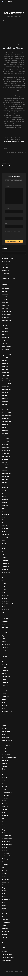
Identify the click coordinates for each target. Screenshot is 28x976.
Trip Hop (4, 911)
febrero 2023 (5, 410)
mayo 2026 (5, 297)
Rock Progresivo (6, 853)
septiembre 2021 (6, 456)
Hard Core (5, 682)
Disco (3, 612)
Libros (4, 714)
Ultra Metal (5, 919)
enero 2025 (5, 343)
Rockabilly (5, 859)
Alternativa (5, 505)
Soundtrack (5, 879)
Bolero (4, 543)
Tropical (4, 914)
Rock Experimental (7, 844)
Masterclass (5, 728)
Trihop (4, 908)
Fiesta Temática (6, 644)
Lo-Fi (3, 722)
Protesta (4, 809)
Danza (4, 592)
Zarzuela (4, 943)
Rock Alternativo (6, 835)
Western (4, 940)
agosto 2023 (5, 392)
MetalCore (5, 748)
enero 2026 (5, 308)
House (4, 699)
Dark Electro (5, 595)
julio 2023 (4, 395)
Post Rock (5, 801)
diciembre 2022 (6, 413)
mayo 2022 (5, 433)
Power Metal (5, 804)
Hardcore (4, 688)
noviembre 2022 (6, 415)
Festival (4, 641)
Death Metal (5, 601)
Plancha (4, 775)
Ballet (3, 517)
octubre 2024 (5, 352)
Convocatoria (6, 572)
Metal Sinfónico (6, 746)
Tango (4, 888)
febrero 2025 (5, 340)
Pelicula (4, 772)
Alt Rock (4, 502)
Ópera (3, 769)
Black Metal (5, 534)
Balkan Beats (5, 514)
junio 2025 (5, 329)
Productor (5, 806)
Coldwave (4, 557)
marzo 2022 (5, 439)
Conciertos (5, 569)
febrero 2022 (5, 441)
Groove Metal (6, 676)
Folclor (5, 148)
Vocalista (4, 934)
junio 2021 (5, 465)
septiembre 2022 (6, 421)
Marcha (4, 725)
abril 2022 (5, 436)
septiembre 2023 (6, 389)
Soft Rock (5, 870)
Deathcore (5, 607)
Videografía (5, 931)
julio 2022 (4, 427)
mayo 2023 (5, 401)
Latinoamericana (7, 711)
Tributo (4, 905)
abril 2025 (5, 334)
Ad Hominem (5, 270)
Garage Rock (5, 664)
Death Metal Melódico (8, 604)
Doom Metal (5, 618)
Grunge (4, 679)
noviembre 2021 (6, 450)
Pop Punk (4, 786)
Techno (4, 893)
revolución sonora (9, 153)
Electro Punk (5, 627)
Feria (3, 638)
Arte (4, 152)
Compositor (5, 563)
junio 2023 (5, 398)
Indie (3, 702)
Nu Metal (4, 766)
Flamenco (5, 647)
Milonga (4, 751)
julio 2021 (4, 462)
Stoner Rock (5, 882)
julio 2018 (4, 482)
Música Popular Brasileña (9, 757)
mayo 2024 (5, 366)
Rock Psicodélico (7, 856)
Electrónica (5, 630)
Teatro (4, 890)
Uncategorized (6, 922)
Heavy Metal (5, 691)
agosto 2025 (5, 323)
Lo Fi (3, 720)
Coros (4, 575)
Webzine (4, 937)
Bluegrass (5, 537)
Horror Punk (5, 696)
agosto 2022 (5, 424)
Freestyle (4, 656)
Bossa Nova (5, 546)
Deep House (5, 609)
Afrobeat (4, 496)
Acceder (4, 951)
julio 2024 (4, 360)
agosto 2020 (5, 476)
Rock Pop (4, 850)
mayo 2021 (5, 468)
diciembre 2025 (6, 311)
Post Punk (5, 798)
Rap (3, 824)
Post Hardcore (6, 795)
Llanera (4, 717)
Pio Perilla (5, 267)
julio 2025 (4, 326)
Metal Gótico (5, 737)
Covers (4, 583)
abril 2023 (5, 404)
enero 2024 (5, 378)
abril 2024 (5, 369)
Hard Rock (5, 685)
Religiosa (4, 830)
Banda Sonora (6, 523)
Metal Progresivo (7, 740)
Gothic (4, 667)
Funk (3, 659)
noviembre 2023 (6, 384)
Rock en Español (6, 841)
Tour (3, 902)
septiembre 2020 (6, 473)
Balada (4, 511)
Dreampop (5, 621)
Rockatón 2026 (6, 262)
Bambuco (4, 520)
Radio (3, 821)
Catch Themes (17, 972)
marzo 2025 (5, 337)
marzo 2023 (5, 407)
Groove (4, 673)
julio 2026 (4, 291)
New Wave (5, 760)
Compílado (5, 560)
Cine (3, 552)
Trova (3, 917)
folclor (7, 152)
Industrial (4, 705)
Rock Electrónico (7, 838)
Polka (3, 780)
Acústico (4, 491)
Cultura (4, 586)
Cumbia (4, 589)
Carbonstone (5, 273)
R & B (3, 818)
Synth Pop (5, 885)
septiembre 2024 (6, 355)
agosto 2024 (5, 357)
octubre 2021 (5, 453)
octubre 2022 (5, 418)
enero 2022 (5, 444)
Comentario (8, 186)
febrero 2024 (5, 375)
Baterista (4, 525)
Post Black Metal (7, 792)
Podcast (4, 777)
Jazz (3, 708)
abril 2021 (5, 470)
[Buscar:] (14, 253)
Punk (3, 812)
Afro (3, 494)
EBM (3, 624)
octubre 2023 (5, 386)
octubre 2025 (5, 317)
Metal (3, 734)
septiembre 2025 (6, 320)
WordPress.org (6, 960)
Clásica (4, 554)
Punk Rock (5, 815)
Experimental (5, 636)
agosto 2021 (5, 459)
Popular (4, 789)
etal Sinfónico (6, 633)
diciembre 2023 (6, 381)
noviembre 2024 (6, 349)
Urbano (4, 925)
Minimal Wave (6, 754)
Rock (3, 833)
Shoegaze (5, 864)
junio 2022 (5, 430)
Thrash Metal (6, 899)
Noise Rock (5, 763)
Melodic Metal (6, 731)
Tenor (3, 896)
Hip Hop (4, 693)
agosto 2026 (5, 288)
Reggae (4, 827)
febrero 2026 (5, 305)
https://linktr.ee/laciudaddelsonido (14, 141)
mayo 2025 (5, 331)
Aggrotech (5, 499)
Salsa (3, 861)
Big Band (4, 531)
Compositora (5, 566)
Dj (2, 615)
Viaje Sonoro (5, 928)
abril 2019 (5, 479)
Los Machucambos (22, 152)
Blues (3, 540)
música (3, 153)
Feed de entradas (7, 954)
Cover (3, 580)
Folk (3, 653)
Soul (3, 876)
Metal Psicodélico (7, 743)
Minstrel (4, 265)
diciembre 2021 (6, 447)
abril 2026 (5, 300)
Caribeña (4, 549)
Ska (3, 867)
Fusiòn (4, 662)
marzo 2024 (5, 372)
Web (6, 223)
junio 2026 (5, 294)
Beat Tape (5, 528)
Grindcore (5, 670)
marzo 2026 (5, 302)
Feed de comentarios (8, 957)
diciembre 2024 (6, 346)
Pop (3, 783)
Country (4, 578)
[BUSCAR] (24, 253)
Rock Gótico (5, 847)
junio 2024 (5, 363)
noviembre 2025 (6, 314)
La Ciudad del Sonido (13, 152)
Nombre (7, 208)
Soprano (4, 873)
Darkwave (4, 598)
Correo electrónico (10, 215)
